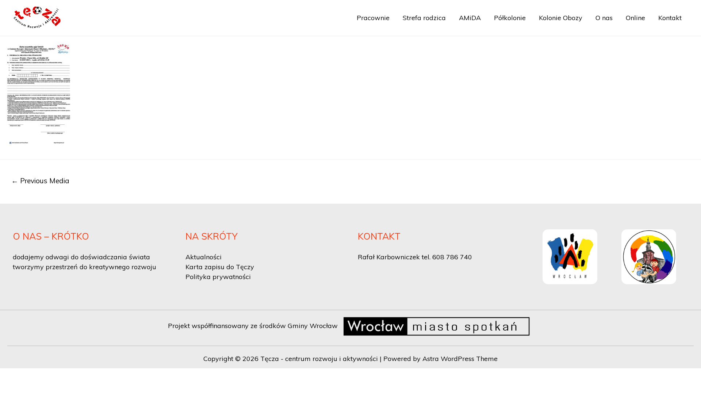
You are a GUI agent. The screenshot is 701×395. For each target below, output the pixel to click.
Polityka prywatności (218, 276)
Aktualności (203, 257)
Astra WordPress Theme (460, 358)
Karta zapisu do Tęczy (219, 267)
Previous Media (40, 180)
